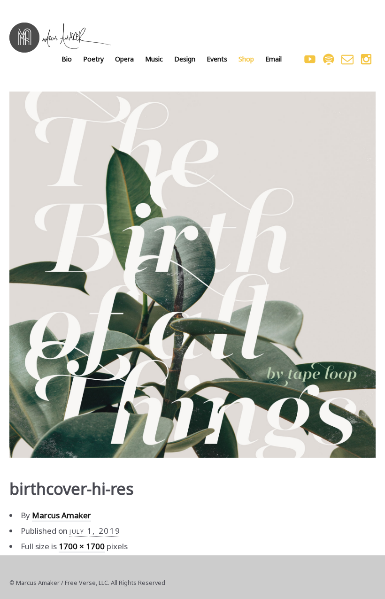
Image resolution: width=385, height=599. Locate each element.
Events (217, 58)
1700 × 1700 (82, 546)
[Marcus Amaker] (60, 38)
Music (154, 58)
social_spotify (328, 59)
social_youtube (310, 59)
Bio (67, 58)
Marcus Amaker (61, 515)
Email (273, 58)
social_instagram (366, 59)
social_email (347, 59)
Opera (124, 58)
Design (184, 58)
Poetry (93, 58)
